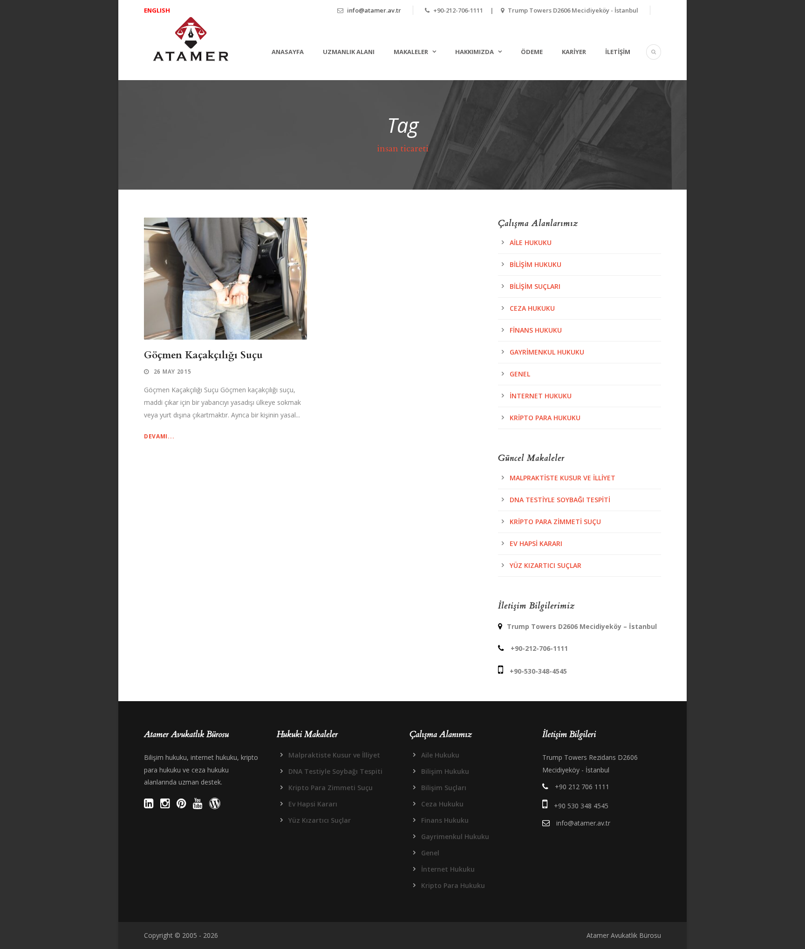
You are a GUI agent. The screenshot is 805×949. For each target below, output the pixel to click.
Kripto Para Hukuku (545, 417)
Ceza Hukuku (532, 308)
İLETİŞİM (617, 52)
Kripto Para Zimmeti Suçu (555, 521)
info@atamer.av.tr (374, 10)
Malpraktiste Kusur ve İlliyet (562, 477)
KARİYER (574, 52)
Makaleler (411, 52)
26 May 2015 (172, 372)
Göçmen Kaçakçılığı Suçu (203, 355)
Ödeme (532, 52)
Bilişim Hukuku (535, 264)
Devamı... (159, 436)
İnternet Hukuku (541, 395)
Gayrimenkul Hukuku (547, 352)
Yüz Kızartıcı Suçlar (545, 565)
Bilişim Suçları (535, 286)
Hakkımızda (474, 52)
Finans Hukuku (536, 330)
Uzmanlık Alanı (349, 52)
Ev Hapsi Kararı (536, 543)
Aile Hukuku (531, 242)
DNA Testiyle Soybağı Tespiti (560, 499)
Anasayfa (288, 52)
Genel (520, 373)
